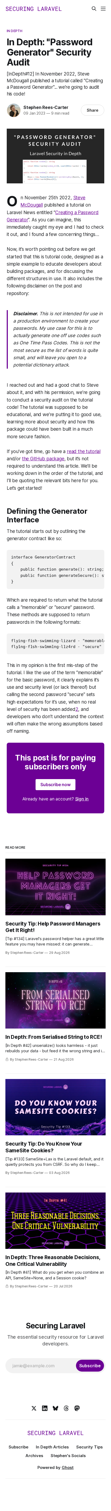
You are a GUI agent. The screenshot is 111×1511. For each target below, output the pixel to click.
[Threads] (66, 1408)
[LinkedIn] (44, 1408)
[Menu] (103, 8)
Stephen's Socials (68, 1455)
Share (92, 110)
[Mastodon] (77, 1408)
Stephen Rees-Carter (45, 107)
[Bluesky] (55, 1408)
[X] (34, 1408)
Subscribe (18, 1447)
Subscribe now (55, 784)
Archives (34, 1455)
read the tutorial (83, 451)
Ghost (68, 1467)
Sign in (82, 798)
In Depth (14, 31)
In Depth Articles (52, 1447)
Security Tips (89, 1447)
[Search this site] (94, 8)
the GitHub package (43, 458)
